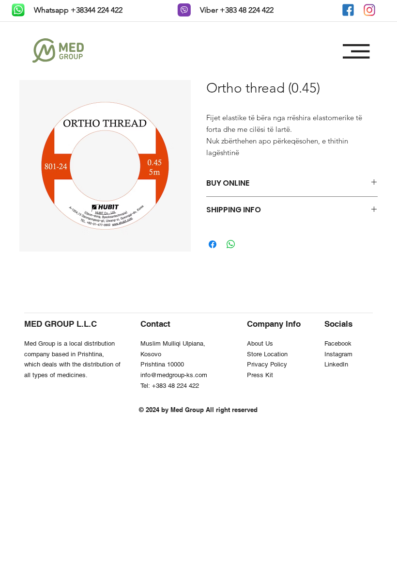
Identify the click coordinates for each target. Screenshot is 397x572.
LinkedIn (336, 364)
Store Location (267, 354)
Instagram (338, 354)
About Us (260, 343)
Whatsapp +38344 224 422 (77, 10)
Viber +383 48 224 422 (236, 10)
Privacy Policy (267, 364)
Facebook (337, 343)
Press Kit (260, 375)
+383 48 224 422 (175, 385)
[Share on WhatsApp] (231, 244)
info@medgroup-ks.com (173, 375)
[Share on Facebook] (212, 244)
